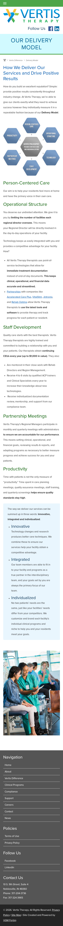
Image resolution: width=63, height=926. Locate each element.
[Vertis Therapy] (31, 16)
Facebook (10, 860)
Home (4, 60)
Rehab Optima (19, 302)
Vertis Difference (16, 60)
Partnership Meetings (25, 416)
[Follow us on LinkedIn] (57, 30)
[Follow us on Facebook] (50, 30)
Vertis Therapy (21, 910)
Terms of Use (12, 836)
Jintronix (47, 297)
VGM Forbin (9, 920)
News (8, 818)
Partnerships (14, 291)
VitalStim (37, 297)
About (8, 771)
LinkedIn (9, 867)
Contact (9, 811)
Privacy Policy (12, 842)
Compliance (11, 791)
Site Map (16, 915)
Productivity (15, 469)
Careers (9, 804)
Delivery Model (32, 60)
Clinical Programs (14, 784)
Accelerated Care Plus (19, 297)
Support (9, 798)
